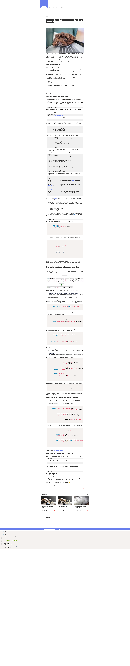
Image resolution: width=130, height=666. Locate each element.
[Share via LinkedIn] (51, 485)
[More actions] (83, 16)
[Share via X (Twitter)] (49, 485)
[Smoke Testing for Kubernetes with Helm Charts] (81, 500)
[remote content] (65, 229)
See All (88, 494)
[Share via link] (54, 485)
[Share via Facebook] (46, 485)
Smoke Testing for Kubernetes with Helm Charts (80, 507)
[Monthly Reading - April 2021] (65, 500)
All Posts (42, 9)
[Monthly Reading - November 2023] (48, 500)
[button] (87, 9)
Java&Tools (61, 9)
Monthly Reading (48, 9)
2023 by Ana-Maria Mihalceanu (49, 529)
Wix (59, 529)
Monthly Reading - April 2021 (64, 506)
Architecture (55, 9)
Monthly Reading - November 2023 (47, 507)
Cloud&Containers (68, 9)
